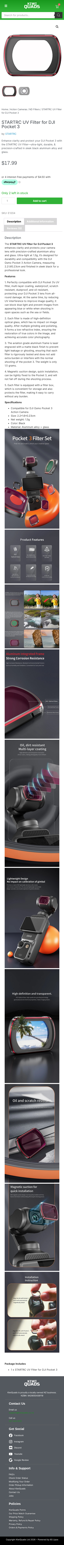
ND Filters (34, 109)
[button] (6, 6)
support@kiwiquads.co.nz (21, 1412)
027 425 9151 (15, 1421)
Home (5, 109)
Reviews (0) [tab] (14, 228)
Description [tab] (14, 221)
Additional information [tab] (40, 221)
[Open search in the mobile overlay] (32, 15)
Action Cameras (18, 109)
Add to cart (39, 200)
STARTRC (10, 133)
